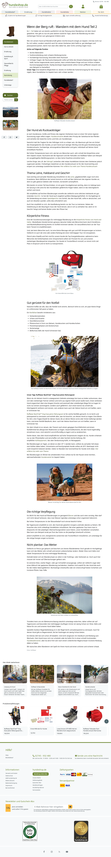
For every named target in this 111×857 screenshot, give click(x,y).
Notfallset (33, 312)
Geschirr (37, 196)
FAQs (7, 755)
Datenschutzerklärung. (79, 811)
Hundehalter (46, 12)
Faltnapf (50, 161)
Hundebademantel (34, 641)
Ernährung (28, 12)
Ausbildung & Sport (8, 58)
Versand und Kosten (11, 773)
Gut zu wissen (8, 47)
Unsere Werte (37, 778)
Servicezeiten (36, 790)
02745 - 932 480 (43, 755)
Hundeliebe (64, 12)
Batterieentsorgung (11, 783)
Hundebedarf (10, 12)
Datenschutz (9, 776)
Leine (72, 177)
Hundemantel (46, 457)
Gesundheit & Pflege (8, 64)
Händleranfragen (38, 785)
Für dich (101, 12)
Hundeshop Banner (38, 787)
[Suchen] (71, 6)
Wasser (71, 515)
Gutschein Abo (37, 782)
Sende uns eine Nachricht (90, 755)
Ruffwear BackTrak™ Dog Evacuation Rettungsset (45, 414)
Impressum (9, 785)
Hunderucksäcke (57, 136)
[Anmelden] (83, 6)
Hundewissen (8, 42)
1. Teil (31, 31)
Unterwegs (7, 85)
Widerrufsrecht (10, 780)
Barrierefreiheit (10, 788)
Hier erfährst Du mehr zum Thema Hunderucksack (78, 166)
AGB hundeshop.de (11, 778)
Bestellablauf (9, 757)
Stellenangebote (37, 780)
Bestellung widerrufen (40, 774)
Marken (83, 12)
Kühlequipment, (41, 440)
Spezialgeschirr (53, 198)
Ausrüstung (8, 75)
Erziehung (7, 70)
